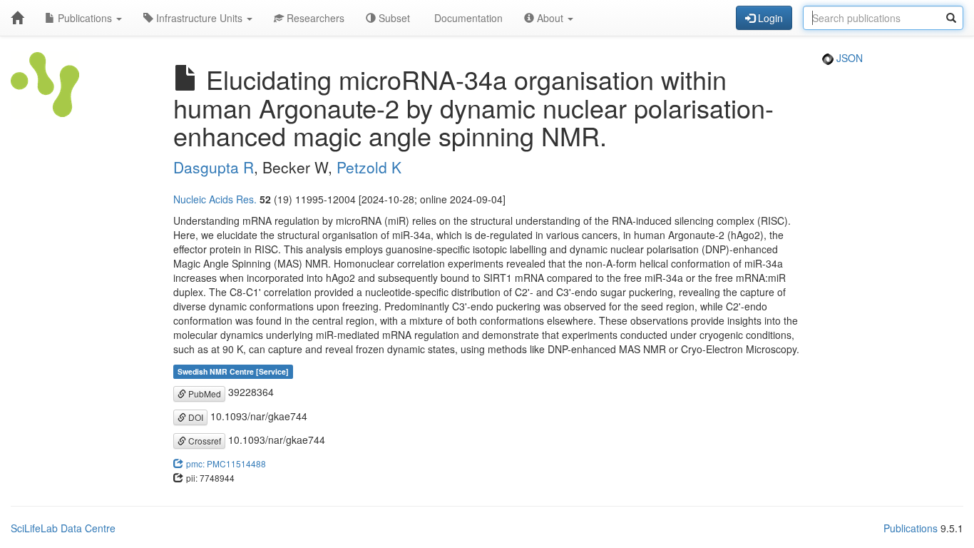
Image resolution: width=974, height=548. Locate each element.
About (550, 18)
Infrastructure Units (199, 18)
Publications (85, 18)
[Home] (17, 18)
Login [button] (769, 18)
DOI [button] (194, 417)
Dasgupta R (213, 167)
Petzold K (369, 167)
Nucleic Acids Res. (215, 199)
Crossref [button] (203, 441)
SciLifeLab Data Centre (63, 528)
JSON (848, 58)
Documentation (467, 18)
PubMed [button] (203, 393)
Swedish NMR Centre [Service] (233, 371)
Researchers (314, 18)
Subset (393, 18)
